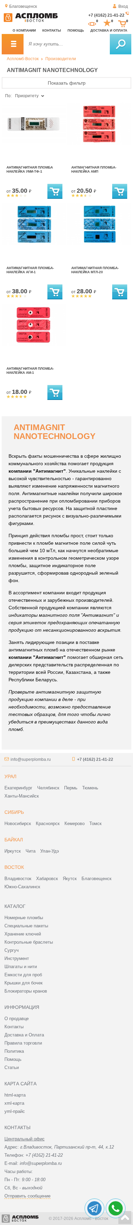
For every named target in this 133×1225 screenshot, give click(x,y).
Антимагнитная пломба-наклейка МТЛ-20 (95, 270)
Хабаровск (47, 878)
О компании (24, 30)
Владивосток (17, 878)
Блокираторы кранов (25, 991)
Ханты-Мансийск (21, 796)
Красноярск (48, 823)
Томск (95, 823)
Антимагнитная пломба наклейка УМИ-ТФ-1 (29, 169)
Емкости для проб (23, 974)
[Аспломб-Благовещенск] (30, 20)
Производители (60, 58)
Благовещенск (97, 878)
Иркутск (12, 851)
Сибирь (14, 812)
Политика (14, 1051)
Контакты (51, 30)
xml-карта (14, 1103)
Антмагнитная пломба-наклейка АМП (93, 169)
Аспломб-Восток (23, 58)
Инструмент (16, 958)
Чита (30, 851)
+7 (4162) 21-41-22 (106, 15)
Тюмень (90, 787)
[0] (92, 23)
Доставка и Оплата (24, 1034)
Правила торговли (23, 1043)
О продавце (16, 1018)
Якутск (70, 878)
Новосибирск (17, 823)
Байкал (13, 839)
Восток (14, 867)
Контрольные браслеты (28, 942)
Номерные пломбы (23, 917)
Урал (10, 776)
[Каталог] (13, 44)
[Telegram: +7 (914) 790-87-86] (94, 1208)
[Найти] (120, 44)
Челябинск (48, 787)
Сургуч (11, 950)
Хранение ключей (22, 934)
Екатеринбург (18, 787)
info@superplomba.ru (31, 759)
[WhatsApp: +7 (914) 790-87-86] (115, 1208)
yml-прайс (14, 1111)
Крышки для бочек (23, 982)
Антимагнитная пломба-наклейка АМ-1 (30, 370)
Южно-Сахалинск (22, 886)
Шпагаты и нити (20, 966)
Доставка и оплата (108, 30)
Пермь (70, 787)
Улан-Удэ (49, 851)
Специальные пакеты (26, 925)
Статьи (11, 1067)
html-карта (15, 1095)
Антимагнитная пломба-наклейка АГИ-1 (30, 270)
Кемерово (74, 823)
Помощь (76, 30)
